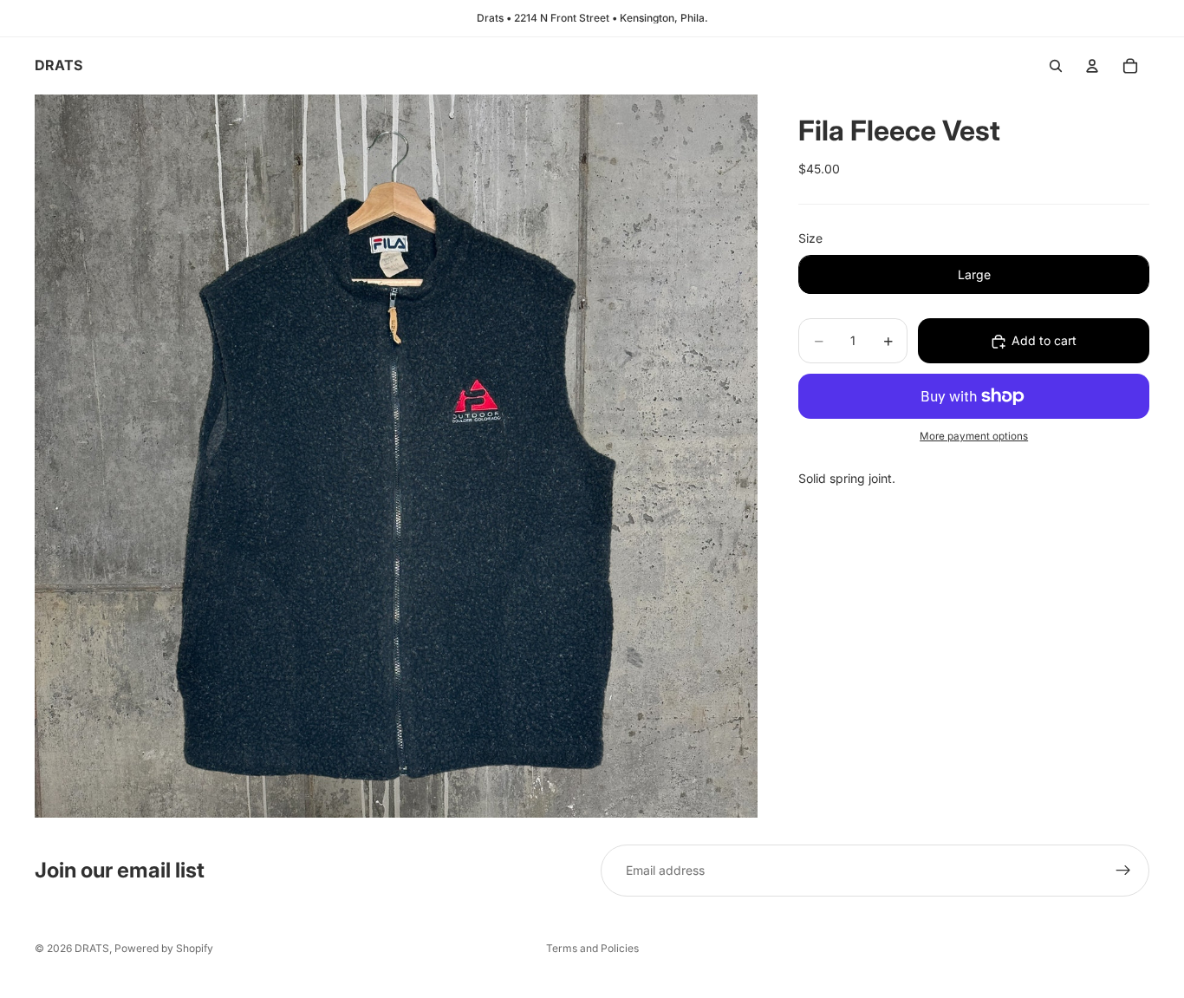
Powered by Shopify (163, 948)
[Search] (1056, 66)
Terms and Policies (592, 948)
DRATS (92, 948)
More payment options (974, 437)
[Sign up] (1123, 870)
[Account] (1092, 66)
